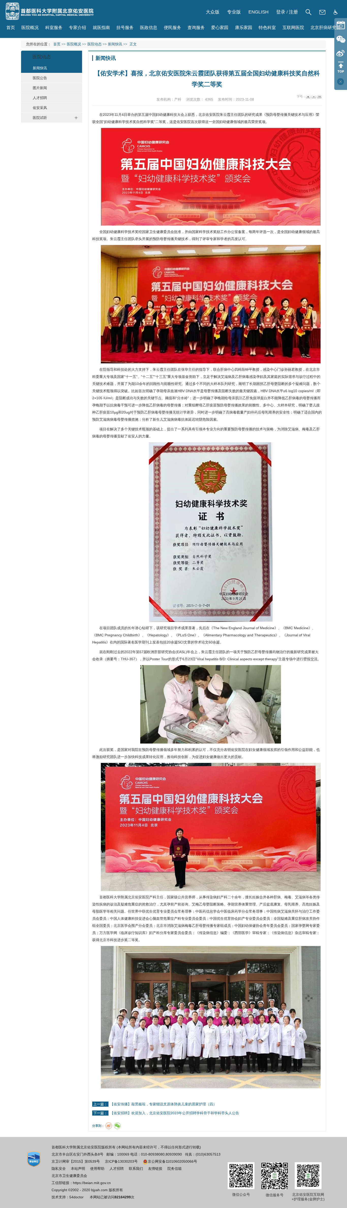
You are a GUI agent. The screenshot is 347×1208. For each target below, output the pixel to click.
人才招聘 (116, 1168)
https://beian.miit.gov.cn (92, 1183)
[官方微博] (340, 53)
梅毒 (305, 429)
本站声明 (78, 1168)
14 (319, 96)
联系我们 (136, 1168)
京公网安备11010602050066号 (172, 1161)
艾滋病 (226, 377)
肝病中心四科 (231, 369)
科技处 (122, 369)
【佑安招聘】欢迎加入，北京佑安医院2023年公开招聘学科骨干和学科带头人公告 (174, 1113)
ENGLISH (258, 12)
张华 (184, 369)
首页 (10, 27)
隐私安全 (59, 1168)
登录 (280, 12)
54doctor (76, 1197)
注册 (293, 12)
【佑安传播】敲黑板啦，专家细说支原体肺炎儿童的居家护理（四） (163, 1104)
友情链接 (155, 1168)
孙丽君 (289, 369)
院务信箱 (174, 1168)
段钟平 (247, 369)
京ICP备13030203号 (121, 1161)
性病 (277, 911)
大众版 (212, 12)
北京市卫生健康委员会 (69, 1176)
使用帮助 (97, 1168)
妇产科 (222, 897)
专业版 (234, 12)
